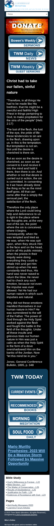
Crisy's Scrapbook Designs (26, 515)
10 (28, 20)
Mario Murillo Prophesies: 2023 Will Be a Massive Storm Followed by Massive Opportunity (26, 454)
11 (30, 20)
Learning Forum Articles (18, 508)
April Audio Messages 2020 (20, 505)
